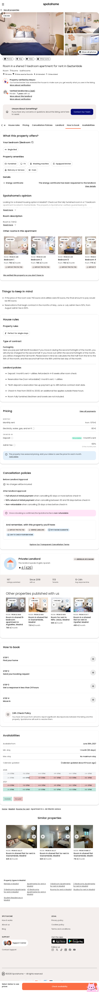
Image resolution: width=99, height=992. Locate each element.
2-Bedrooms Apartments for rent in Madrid (84, 885)
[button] (88, 52)
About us (6, 924)
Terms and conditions (60, 929)
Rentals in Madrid (11, 884)
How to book (73, 125)
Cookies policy (57, 924)
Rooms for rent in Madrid (60, 889)
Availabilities (88, 125)
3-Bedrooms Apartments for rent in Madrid (15, 890)
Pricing (26, 125)
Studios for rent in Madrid (84, 889)
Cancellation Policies (42, 125)
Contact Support (9, 949)
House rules (14, 125)
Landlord (59, 125)
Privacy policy (57, 920)
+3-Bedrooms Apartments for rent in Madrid (36, 892)
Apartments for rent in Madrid (36, 885)
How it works (7, 920)
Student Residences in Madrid (13, 898)
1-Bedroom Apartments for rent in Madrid (60, 885)
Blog (4, 929)
